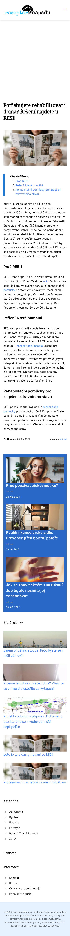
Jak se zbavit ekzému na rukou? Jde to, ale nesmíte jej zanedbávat (34, 590)
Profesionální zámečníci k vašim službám (34, 782)
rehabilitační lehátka (30, 345)
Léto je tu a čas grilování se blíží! (28, 754)
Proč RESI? (22, 181)
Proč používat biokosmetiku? (32, 485)
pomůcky (9, 290)
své (45, 281)
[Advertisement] (35, 57)
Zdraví (63, 439)
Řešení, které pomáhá (29, 185)
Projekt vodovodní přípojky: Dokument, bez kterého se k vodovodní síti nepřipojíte (33, 721)
